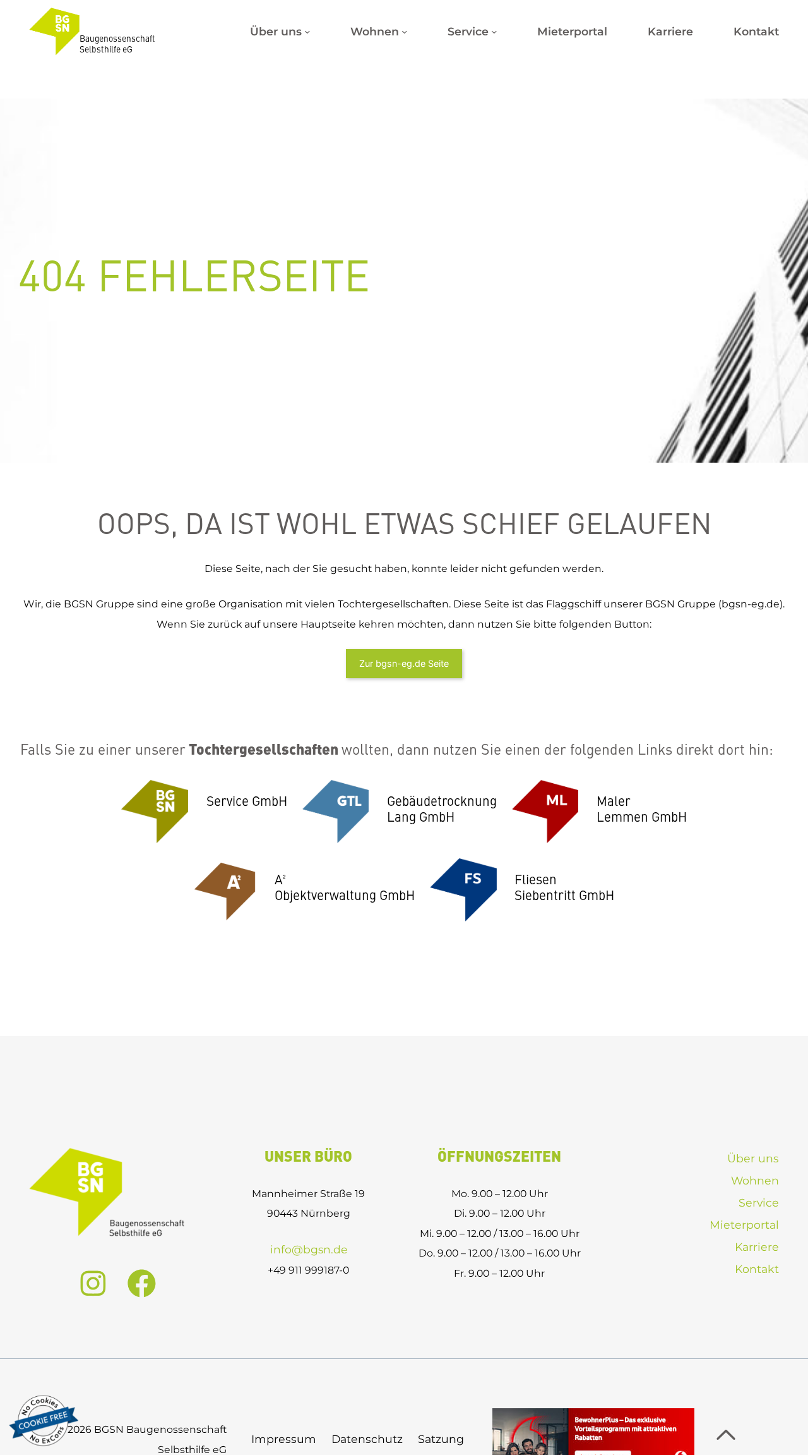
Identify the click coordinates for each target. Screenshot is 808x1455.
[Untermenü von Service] (494, 31)
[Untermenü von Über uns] (307, 31)
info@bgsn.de (308, 1249)
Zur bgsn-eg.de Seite (404, 663)
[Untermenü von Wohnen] (404, 31)
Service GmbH (246, 802)
